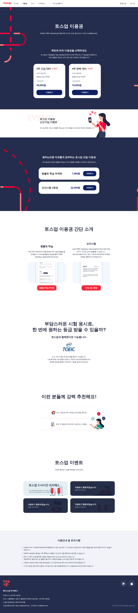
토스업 (16, 3)
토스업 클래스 (58, 3)
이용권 (24, 3)
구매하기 (49, 92)
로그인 (132, 3)
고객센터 (41, 3)
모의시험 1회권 (91, 288)
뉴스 (32, 3)
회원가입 (123, 3)
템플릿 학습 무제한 (46, 288)
